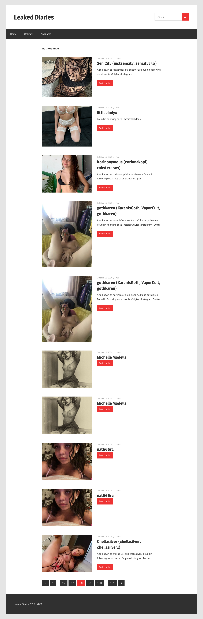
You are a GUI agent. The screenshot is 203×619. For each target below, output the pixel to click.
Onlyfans (28, 33)
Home (13, 33)
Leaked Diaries (34, 17)
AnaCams (46, 33)
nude (118, 58)
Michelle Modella (111, 357)
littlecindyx (107, 112)
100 (99, 582)
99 (90, 582)
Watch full (104, 83)
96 (63, 582)
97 (72, 582)
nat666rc (105, 449)
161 (112, 582)
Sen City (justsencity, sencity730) (127, 63)
